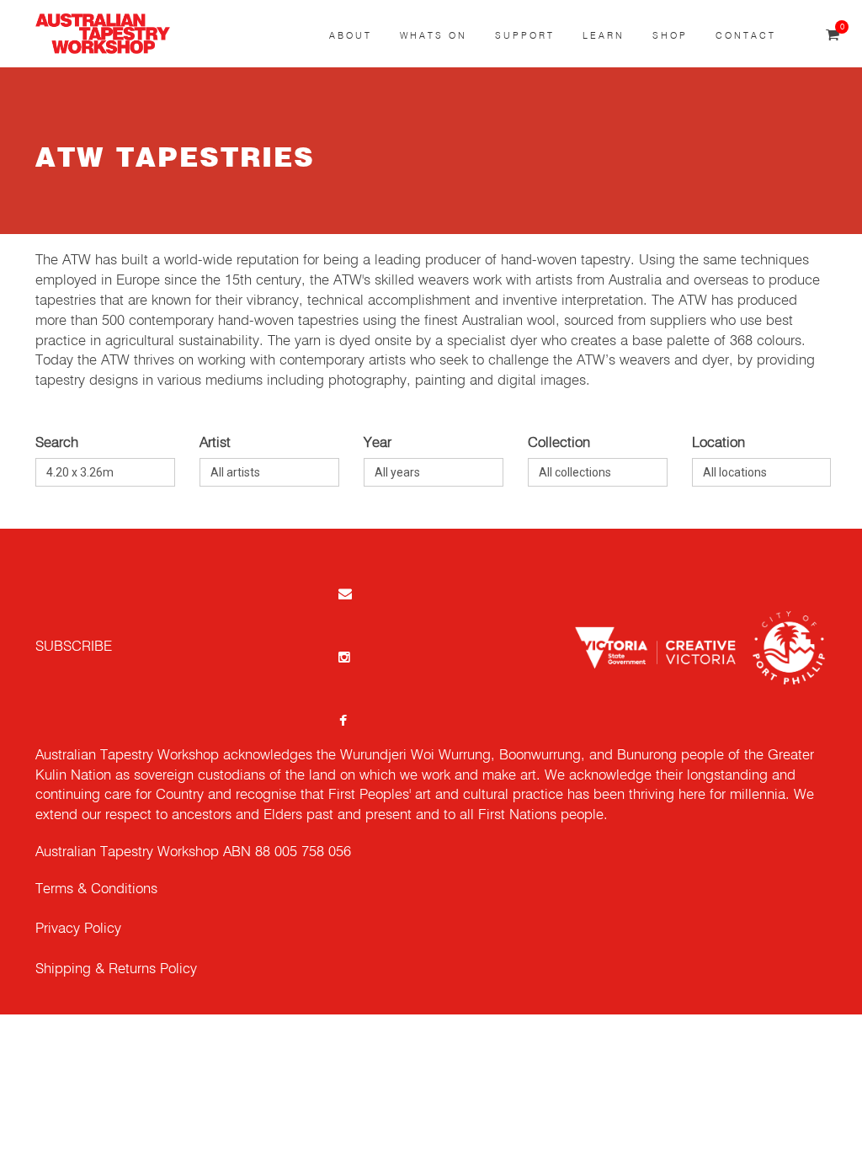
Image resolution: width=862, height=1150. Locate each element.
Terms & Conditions (96, 889)
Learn (604, 35)
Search (56, 443)
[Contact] (343, 593)
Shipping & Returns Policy (116, 969)
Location (718, 443)
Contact (746, 35)
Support (525, 35)
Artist (215, 443)
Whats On (433, 35)
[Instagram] (343, 656)
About (350, 35)
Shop (670, 35)
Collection (559, 443)
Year (377, 443)
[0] (832, 36)
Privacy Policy (78, 929)
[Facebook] (343, 720)
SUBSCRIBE (73, 647)
